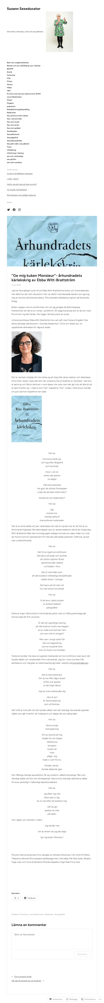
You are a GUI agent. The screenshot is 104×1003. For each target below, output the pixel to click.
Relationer (49, 914)
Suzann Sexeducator (23, 8)
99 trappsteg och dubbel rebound (21, 195)
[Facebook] (14, 209)
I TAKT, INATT (13, 179)
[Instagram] (19, 209)
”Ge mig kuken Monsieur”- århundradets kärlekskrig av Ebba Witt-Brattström (47, 277)
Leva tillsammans (36, 914)
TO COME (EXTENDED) (17, 190)
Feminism (24, 914)
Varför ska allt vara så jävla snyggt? (22, 184)
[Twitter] (8, 209)
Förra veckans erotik (23, 976)
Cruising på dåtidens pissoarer (20, 173)
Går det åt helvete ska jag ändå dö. (26, 981)
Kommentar (82, 954)
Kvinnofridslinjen (80, 663)
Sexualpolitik (59, 914)
